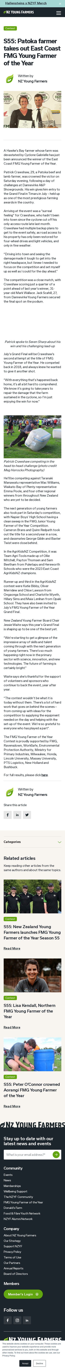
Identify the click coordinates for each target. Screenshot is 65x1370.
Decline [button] (39, 1363)
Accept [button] (25, 1363)
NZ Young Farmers (32, 81)
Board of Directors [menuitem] (16, 1273)
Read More (12, 948)
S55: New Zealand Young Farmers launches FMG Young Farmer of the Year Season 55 (32, 932)
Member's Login (20, 1294)
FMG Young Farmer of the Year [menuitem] (23, 1202)
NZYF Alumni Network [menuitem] (18, 1218)
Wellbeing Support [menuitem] (15, 1191)
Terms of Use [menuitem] (12, 1257)
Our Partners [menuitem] (12, 1262)
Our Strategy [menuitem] (12, 1240)
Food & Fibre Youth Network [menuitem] (22, 1213)
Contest (10, 28)
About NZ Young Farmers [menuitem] (20, 1235)
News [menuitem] (7, 1180)
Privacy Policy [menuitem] (12, 1251)
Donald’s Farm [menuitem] (13, 1207)
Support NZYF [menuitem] (13, 1246)
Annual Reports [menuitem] (13, 1268)
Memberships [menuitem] (12, 1185)
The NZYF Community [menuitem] (18, 1196)
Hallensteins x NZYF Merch (26, 3)
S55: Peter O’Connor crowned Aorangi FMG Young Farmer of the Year (32, 1090)
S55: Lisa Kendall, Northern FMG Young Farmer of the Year (30, 1011)
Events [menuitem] (8, 1174)
